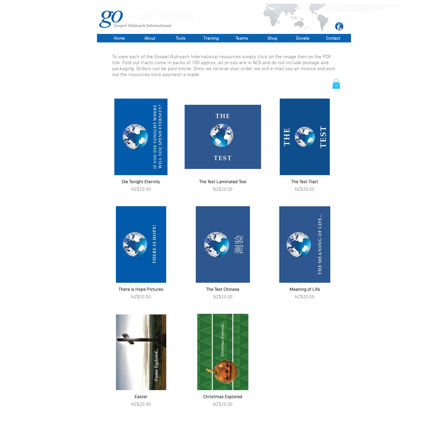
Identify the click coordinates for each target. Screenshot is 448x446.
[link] (336, 84)
